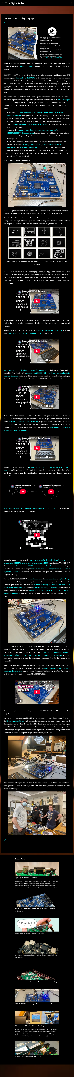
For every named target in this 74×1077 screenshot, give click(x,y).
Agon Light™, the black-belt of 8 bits (26, 877)
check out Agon (64, 100)
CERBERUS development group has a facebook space (29, 124)
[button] (5, 23)
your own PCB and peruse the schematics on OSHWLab (37, 130)
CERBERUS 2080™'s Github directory (20, 133)
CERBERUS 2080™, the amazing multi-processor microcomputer (34, 1004)
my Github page (64, 579)
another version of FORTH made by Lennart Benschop (33, 566)
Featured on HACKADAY (25, 78)
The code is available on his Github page (24, 421)
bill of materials (50, 579)
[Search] (27, 3)
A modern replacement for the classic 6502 (28, 1056)
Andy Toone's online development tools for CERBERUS (25, 370)
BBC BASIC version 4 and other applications (25, 333)
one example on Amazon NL (31, 144)
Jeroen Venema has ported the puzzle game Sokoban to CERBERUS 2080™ (31, 508)
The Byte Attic (14, 3)
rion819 (41, 1070)
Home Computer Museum (16, 721)
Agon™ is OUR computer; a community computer (29, 933)
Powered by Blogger (38, 1067)
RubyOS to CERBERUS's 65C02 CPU (49, 330)
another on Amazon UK (22, 655)
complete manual (34, 579)
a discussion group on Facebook (45, 588)
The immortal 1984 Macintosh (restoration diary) (29, 1026)
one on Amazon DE (49, 144)
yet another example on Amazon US (32, 147)
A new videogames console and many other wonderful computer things (36, 982)
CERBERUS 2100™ (26, 66)
